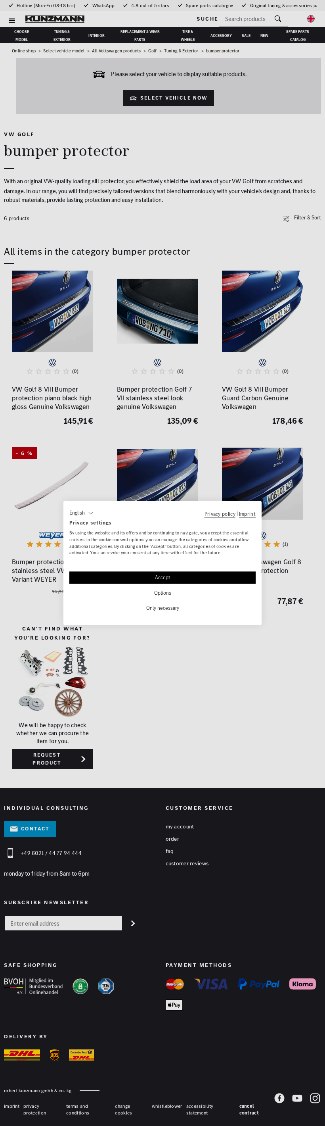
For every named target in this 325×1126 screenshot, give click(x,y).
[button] (81, 513)
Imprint (247, 513)
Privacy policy (220, 513)
